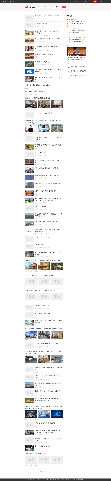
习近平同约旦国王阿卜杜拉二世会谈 (76, 19)
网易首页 (4, 1)
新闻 (36, 449)
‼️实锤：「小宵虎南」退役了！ (44, 305)
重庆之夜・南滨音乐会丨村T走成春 (35, 91)
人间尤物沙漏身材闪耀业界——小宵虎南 (48, 39)
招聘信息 (54, 479)
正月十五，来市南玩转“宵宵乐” (43, 113)
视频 (36, 26)
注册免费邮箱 (100, 1)
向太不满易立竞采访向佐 (74, 32)
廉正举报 (77, 479)
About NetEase (42, 479)
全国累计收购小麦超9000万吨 (75, 26)
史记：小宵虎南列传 (40, 206)
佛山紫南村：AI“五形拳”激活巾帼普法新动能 (37, 98)
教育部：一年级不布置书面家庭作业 (76, 21)
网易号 (36, 18)
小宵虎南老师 (41, 153)
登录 (95, 1)
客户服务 (58, 479)
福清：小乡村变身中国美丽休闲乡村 (47, 16)
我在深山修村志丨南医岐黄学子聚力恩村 (46, 168)
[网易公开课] (79, 1)
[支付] (88, 1)
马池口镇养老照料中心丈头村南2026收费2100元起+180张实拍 (42, 260)
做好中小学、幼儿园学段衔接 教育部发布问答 (77, 35)
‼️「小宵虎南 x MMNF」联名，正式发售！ (47, 344)
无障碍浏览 (12, 1)
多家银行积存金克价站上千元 (74, 28)
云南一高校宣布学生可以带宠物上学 (76, 23)
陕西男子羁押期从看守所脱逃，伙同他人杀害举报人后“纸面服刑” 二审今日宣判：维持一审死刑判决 (77, 71)
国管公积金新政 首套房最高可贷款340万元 (77, 39)
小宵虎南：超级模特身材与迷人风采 (45, 423)
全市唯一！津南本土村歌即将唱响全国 (45, 191)
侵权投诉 (81, 479)
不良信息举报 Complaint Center (69, 479)
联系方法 (50, 479)
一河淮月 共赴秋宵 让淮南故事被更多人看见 (47, 222)
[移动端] (75, 1)
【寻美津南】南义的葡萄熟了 (43, 446)
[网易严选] (84, 1)
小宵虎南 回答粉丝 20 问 (44, 313)
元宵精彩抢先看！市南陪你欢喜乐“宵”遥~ (36, 454)
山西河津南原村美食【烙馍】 (45, 54)
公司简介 (46, 479)
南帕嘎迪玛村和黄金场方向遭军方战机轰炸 (47, 176)
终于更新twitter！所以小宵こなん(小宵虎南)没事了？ (40, 290)
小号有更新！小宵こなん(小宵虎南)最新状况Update (39, 275)
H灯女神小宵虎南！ (40, 245)
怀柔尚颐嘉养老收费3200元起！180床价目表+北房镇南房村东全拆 (43, 328)
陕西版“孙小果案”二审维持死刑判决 (76, 37)
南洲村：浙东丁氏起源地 (44, 62)
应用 (7, 1)
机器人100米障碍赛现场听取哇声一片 (76, 30)
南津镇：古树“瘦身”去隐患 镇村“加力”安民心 (37, 85)
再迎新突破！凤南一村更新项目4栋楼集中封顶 (48, 183)
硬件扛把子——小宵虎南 (42, 237)
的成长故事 (42, 23)
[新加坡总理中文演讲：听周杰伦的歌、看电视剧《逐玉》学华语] (76, 51)
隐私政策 (62, 479)
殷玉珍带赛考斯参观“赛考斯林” (75, 41)
